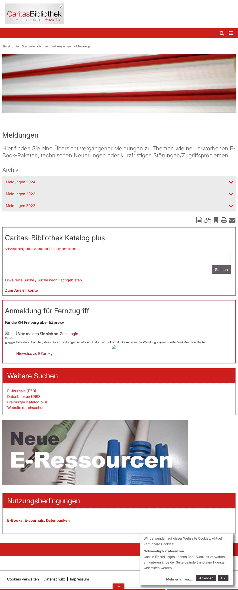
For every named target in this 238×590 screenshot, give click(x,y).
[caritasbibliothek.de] (119, 13)
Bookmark (215, 220)
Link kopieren (207, 220)
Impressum (79, 579)
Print (224, 220)
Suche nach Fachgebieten (59, 280)
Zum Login (69, 333)
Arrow (118, 586)
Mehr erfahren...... (180, 579)
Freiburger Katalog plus (27, 402)
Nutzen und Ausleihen (55, 46)
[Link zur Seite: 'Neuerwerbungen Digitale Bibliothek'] (119, 452)
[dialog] (186, 559)
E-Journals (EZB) (21, 391)
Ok (223, 578)
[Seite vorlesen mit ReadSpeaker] (199, 220)
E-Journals (34, 520)
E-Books (15, 520)
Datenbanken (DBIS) (24, 396)
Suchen (221, 269)
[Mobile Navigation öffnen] (231, 33)
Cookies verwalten (23, 579)
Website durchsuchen (25, 407)
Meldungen (84, 46)
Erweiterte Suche (19, 280)
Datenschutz (54, 579)
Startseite (28, 46)
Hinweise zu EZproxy (34, 353)
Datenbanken (58, 520)
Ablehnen (206, 578)
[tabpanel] (119, 83)
